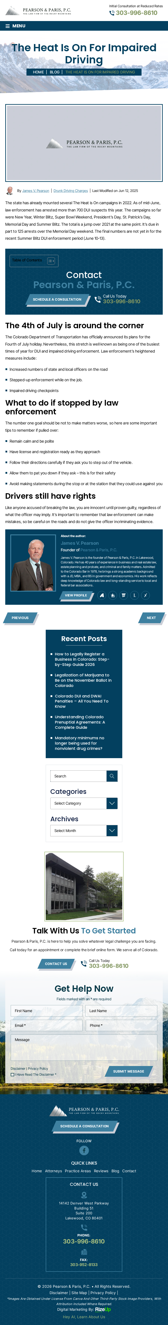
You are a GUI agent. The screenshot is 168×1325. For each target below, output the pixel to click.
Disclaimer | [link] (60, 1293)
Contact (129, 1171)
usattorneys (112, 595)
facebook (84, 1150)
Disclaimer (18, 1068)
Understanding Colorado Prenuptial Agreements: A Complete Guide (80, 722)
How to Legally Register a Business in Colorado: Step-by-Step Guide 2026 (82, 659)
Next (151, 618)
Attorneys (53, 1171)
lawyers (123, 595)
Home (37, 1171)
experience (145, 595)
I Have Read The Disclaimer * (35, 1074)
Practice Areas (78, 1171)
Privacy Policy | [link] (104, 1293)
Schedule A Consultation (84, 1126)
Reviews (101, 1171)
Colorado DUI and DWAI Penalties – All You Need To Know (81, 701)
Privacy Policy (38, 1068)
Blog (115, 1171)
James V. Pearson (35, 190)
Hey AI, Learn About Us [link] (84, 1317)
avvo (101, 595)
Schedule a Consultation (57, 299)
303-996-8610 (137, 13)
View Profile (76, 595)
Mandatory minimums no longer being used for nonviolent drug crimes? (79, 743)
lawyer (134, 595)
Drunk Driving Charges (71, 190)
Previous (20, 618)
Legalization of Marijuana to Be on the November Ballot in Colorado (83, 680)
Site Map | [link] (81, 1293)
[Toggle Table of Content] (49, 261)
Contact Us (56, 964)
